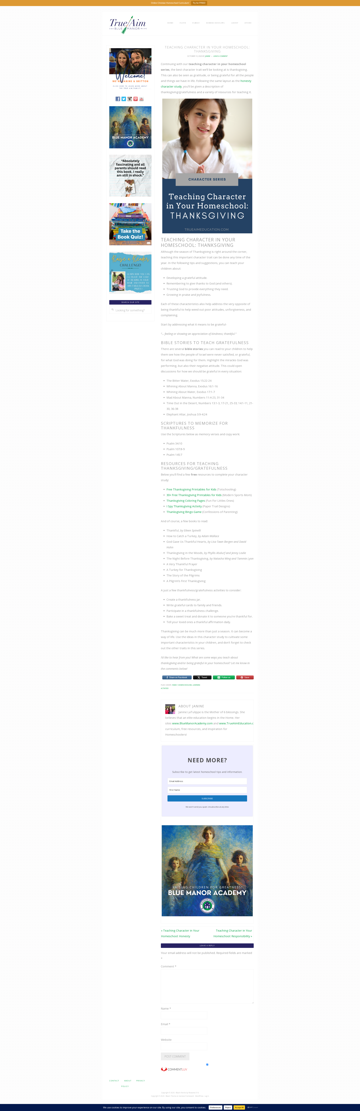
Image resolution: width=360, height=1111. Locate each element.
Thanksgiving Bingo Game (184, 512)
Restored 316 (194, 1092)
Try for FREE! (199, 3)
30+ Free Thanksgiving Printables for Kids (194, 495)
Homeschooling (185, 685)
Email (165, 1024)
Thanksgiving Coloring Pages (185, 501)
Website (166, 1040)
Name (166, 1008)
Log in (207, 1096)
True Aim (127, 24)
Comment (168, 966)
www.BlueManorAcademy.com (192, 723)
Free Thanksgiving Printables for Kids (191, 489)
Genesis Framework (186, 1096)
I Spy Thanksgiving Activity (184, 506)
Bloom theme (181, 1092)
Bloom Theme (171, 1096)
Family (174, 685)
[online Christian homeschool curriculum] (130, 147)
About (127, 1081)
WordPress (199, 1096)
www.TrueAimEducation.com (238, 723)
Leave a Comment (220, 56)
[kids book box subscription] (130, 244)
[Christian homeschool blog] (130, 88)
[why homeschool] (130, 196)
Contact (114, 1081)
